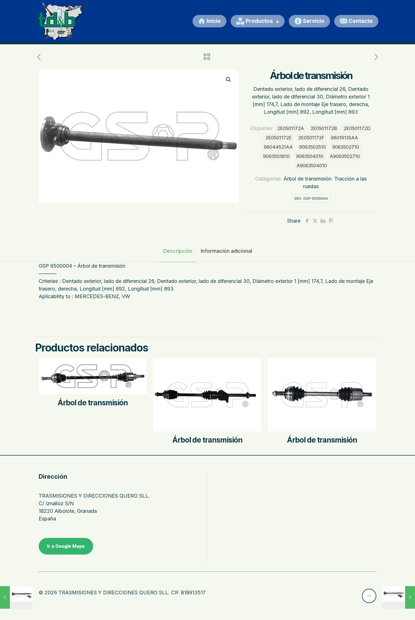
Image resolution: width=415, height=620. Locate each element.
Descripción (177, 251)
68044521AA (278, 147)
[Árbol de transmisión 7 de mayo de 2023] (16, 597)
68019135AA (344, 137)
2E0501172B (324, 128)
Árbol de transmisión (307, 179)
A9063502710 (345, 156)
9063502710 (345, 147)
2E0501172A (290, 128)
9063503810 (276, 156)
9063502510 (312, 147)
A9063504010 (311, 165)
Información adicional (226, 251)
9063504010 (309, 156)
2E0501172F (311, 137)
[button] (228, 79)
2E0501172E (278, 137)
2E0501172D (357, 128)
